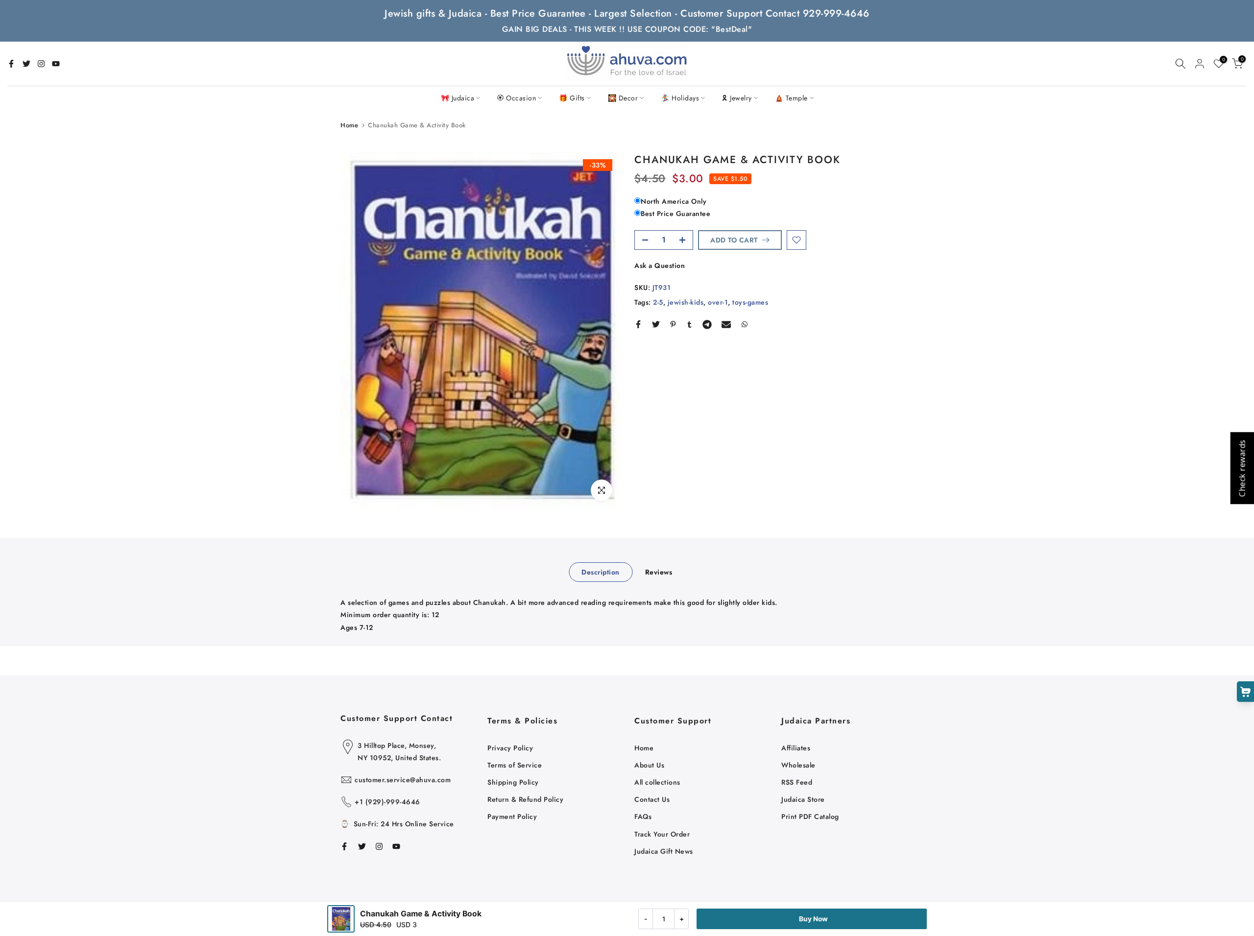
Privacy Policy (510, 748)
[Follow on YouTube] (56, 64)
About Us (649, 765)
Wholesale (798, 765)
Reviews (659, 572)
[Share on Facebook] (638, 324)
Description (600, 572)
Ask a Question (659, 265)
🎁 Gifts (572, 98)
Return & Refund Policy (525, 799)
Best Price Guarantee (675, 213)
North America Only (673, 201)
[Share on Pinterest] (673, 324)
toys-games (750, 302)
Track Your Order (662, 834)
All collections (657, 782)
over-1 (718, 302)
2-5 (658, 302)
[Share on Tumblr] (689, 324)
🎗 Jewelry (737, 98)
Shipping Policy (513, 782)
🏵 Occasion (516, 98)
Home (349, 125)
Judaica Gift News (663, 851)
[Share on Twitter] (656, 324)
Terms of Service (514, 765)
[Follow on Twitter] (26, 64)
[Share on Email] (726, 324)
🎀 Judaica (458, 98)
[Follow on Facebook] (11, 64)
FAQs (642, 816)
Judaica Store (803, 799)
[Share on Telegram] (707, 324)
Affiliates (795, 748)
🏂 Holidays (680, 98)
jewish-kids (686, 302)
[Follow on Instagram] (41, 64)
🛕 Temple (791, 98)
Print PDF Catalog (810, 816)
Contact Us (652, 799)
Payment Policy (512, 816)
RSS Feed (796, 782)
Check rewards (1241, 468)
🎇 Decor (623, 98)
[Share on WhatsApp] (744, 324)
